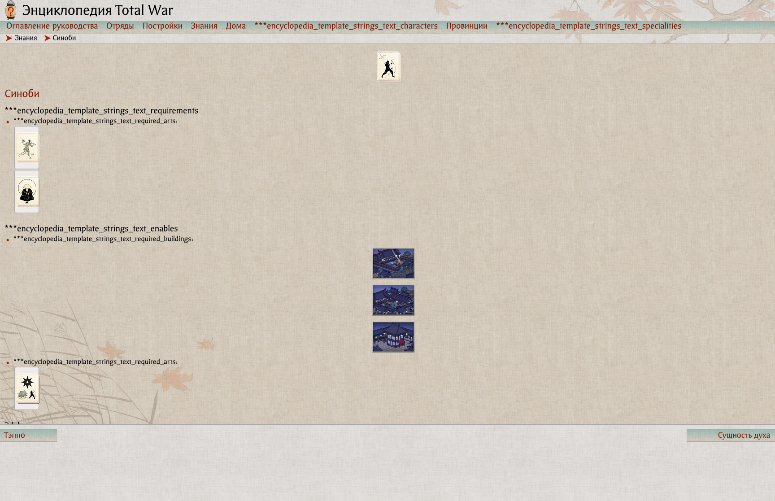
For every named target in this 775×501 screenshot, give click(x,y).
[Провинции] (467, 25)
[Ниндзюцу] (26, 388)
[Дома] (236, 25)
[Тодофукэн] (26, 147)
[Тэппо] (28, 435)
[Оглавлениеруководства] (52, 25)
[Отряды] (120, 25)
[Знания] (204, 25)
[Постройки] (163, 25)
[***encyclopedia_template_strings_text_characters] (346, 25)
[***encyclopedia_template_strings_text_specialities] (589, 25)
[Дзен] (26, 191)
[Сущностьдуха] (731, 435)
